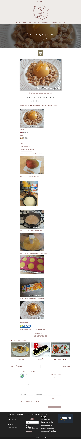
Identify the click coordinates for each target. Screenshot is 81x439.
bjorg (29, 329)
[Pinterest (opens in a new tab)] (39, 1)
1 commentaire (51, 97)
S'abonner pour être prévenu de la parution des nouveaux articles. (34, 404)
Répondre (59, 374)
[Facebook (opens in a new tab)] (37, 1)
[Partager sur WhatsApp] (46, 336)
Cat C (27, 374)
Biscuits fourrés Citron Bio (36, 107)
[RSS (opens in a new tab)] (43, 1)
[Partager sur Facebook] (38, 336)
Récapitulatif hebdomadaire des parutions (32, 428)
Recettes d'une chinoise (13, 427)
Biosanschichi (29, 105)
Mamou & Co (11, 424)
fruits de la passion (33, 329)
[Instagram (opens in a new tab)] (40, 1)
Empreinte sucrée (12, 419)
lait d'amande (40, 329)
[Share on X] (35, 336)
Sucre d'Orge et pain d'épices (14, 416)
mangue (44, 329)
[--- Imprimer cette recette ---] (40, 53)
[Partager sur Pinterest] (40, 336)
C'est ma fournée (11, 422)
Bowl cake (21, 358)
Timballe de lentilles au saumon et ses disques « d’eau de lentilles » (60, 358)
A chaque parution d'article (30, 426)
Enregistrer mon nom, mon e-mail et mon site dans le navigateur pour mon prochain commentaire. (40, 398)
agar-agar (26, 329)
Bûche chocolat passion (40, 358)
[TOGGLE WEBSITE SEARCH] (64, 22)
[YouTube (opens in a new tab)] (42, 1)
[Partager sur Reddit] (43, 336)
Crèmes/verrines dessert (41, 97)
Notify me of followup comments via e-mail (30, 401)
